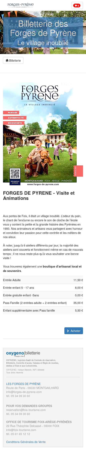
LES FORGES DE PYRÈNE (23, 384)
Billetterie (14, 60)
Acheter (75, 331)
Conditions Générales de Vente (26, 442)
